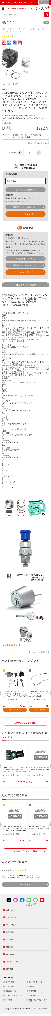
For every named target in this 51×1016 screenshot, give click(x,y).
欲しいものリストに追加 (25, 284)
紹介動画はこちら (8, 123)
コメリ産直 (10, 982)
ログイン (26, 877)
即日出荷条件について (25, 258)
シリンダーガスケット (14, 31)
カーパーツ (23, 29)
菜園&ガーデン (11, 991)
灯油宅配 (32, 991)
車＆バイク (12, 29)
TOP (4, 29)
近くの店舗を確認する (25, 189)
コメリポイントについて (40, 143)
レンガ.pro (10, 986)
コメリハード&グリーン (14, 995)
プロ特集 (9, 1000)
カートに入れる (25, 214)
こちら (34, 244)
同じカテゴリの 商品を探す (39, 652)
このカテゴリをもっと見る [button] (25, 722)
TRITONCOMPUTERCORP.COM (19, 8)
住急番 (31, 986)
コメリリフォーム (35, 982)
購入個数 (12, 153)
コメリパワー (34, 995)
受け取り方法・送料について (25, 207)
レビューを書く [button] (25, 884)
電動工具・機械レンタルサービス (38, 1000)
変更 (46, 22)
